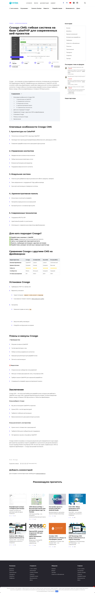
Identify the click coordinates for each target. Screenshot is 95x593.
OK (57, 591)
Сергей (70, 68)
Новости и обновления (72, 43)
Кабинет (53, 3)
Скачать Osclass (36, 8)
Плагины (68, 46)
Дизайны (68, 31)
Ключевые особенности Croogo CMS (24, 97)
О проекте (29, 3)
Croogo (16, 459)
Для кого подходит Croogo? (21, 109)
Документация (44, 3)
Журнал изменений (71, 34)
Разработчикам (57, 8)
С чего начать (14, 8)
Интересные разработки (17, 57)
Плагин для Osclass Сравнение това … (76, 67)
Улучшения (24, 8)
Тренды (68, 58)
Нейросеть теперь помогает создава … (76, 86)
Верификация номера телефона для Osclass (16, 507)
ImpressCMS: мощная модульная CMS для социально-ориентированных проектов (36, 535)
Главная (54, 568)
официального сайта (38, 298)
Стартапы (69, 55)
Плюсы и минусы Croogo (20, 116)
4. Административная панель (24, 105)
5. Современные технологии (24, 107)
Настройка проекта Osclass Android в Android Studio (55, 508)
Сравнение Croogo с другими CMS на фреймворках (28, 112)
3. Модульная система (22, 103)
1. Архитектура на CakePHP (23, 99)
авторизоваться (40, 473)
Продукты (69, 52)
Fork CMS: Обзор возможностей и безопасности (74, 508)
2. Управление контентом (23, 101)
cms (11, 459)
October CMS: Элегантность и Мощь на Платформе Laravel (57, 537)
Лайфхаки (69, 40)
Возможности (70, 8)
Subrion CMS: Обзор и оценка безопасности (16, 536)
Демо (78, 8)
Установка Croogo (18, 114)
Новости (46, 8)
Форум (36, 3)
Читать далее (71, 92)
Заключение (17, 119)
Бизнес (68, 28)
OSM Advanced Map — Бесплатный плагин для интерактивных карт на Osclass (37, 509)
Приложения (70, 49)
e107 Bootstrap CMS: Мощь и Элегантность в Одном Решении (77, 537)
